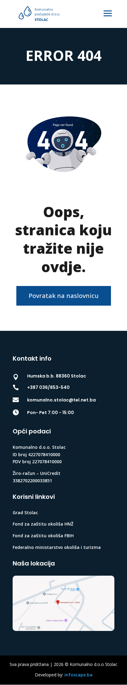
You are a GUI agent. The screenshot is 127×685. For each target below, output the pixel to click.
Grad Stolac (25, 512)
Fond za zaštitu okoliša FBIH (43, 535)
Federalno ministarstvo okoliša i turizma (57, 547)
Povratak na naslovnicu (64, 296)
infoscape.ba (78, 675)
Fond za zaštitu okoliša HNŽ (43, 524)
